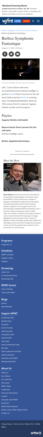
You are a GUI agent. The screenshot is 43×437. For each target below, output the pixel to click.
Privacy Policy (6, 424)
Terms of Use (18, 424)
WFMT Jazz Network (28, 209)
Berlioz (24, 97)
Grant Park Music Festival (27, 30)
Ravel (11, 94)
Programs (11, 30)
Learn (12, 154)
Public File (29, 424)
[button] (33, 21)
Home (4, 30)
